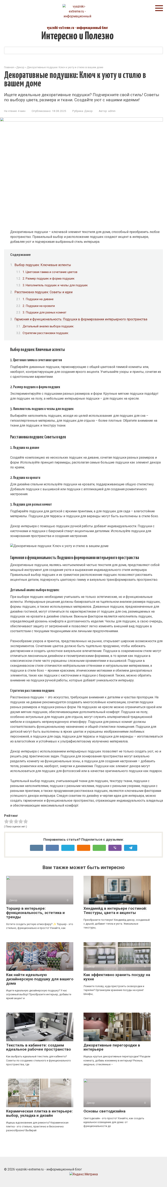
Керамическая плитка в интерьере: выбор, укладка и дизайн (39, 1113)
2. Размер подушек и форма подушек (49, 278)
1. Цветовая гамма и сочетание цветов (50, 272)
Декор (88, 111)
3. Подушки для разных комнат (44, 312)
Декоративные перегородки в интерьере (112, 1047)
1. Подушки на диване (38, 299)
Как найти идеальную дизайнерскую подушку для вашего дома (39, 979)
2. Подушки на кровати (39, 306)
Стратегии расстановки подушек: (46, 333)
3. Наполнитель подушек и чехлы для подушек (55, 285)
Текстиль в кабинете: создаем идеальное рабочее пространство (38, 1047)
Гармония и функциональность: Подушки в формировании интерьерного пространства (80, 319)
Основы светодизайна (104, 1111)
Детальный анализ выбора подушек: (48, 326)
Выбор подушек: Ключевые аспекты (42, 265)
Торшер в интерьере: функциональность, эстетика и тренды (35, 912)
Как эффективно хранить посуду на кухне (117, 976)
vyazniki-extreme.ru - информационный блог (77, 28)
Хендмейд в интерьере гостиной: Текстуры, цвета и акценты (115, 910)
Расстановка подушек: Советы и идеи (43, 292)
